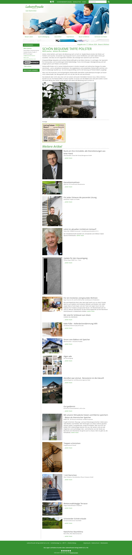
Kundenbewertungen (64, 2)
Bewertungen (74, 553)
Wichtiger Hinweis (31, 70)
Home (84, 2)
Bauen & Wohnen (84, 37)
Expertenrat (70, 37)
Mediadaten (104, 543)
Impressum (86, 543)
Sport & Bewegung (43, 37)
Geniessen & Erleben (101, 37)
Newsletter (77, 2)
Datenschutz (95, 543)
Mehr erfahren (27, 66)
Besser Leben (29, 37)
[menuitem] (29, 36)
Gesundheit (57, 37)
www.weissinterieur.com (30, 59)
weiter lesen (68, 158)
